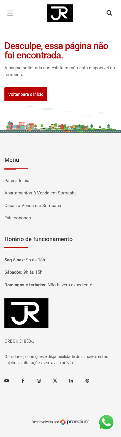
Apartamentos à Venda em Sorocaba (40, 193)
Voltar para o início (25, 94)
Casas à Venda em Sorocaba (32, 205)
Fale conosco (17, 218)
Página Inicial (17, 180)
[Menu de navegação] (11, 13)
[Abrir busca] (109, 13)
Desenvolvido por (46, 422)
